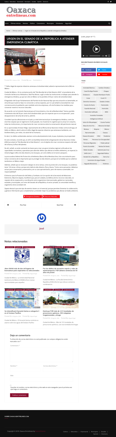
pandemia (107, 136)
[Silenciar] (106, 56)
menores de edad (104, 126)
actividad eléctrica (89, 88)
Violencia (106, 164)
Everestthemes (40, 431)
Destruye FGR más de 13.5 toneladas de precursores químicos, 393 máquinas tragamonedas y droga (58, 313)
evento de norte (89, 105)
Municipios (27, 1)
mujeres (96, 129)
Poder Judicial (105, 143)
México (106, 129)
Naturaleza (13, 1)
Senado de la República (90, 157)
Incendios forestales (96, 115)
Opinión (39, 1)
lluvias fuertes (105, 122)
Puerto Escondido (88, 146)
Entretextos (59, 23)
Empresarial (20, 1)
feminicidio (104, 105)
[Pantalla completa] (109, 56)
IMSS (106, 112)
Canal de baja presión (91, 91)
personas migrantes (90, 143)
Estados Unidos (104, 101)
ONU (98, 136)
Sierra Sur (106, 157)
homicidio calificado (91, 112)
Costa (88, 98)
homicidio (105, 108)
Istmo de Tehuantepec (90, 122)
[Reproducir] (84, 56)
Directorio (45, 1)
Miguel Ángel (33, 273)
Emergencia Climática (32, 196)
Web (11, 376)
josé (30, 80)
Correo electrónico (50, 366)
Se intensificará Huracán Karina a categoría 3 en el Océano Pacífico (22, 312)
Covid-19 (103, 98)
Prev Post (23, 205)
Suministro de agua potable (96, 160)
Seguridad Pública (103, 153)
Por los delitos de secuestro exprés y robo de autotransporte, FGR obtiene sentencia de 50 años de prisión (60, 270)
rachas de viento (104, 146)
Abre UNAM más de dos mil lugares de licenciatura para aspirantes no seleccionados (22, 269)
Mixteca (86, 129)
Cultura (7, 1)
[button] (96, 49)
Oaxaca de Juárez (88, 136)
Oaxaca (105, 133)
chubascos (86, 95)
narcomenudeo (90, 133)
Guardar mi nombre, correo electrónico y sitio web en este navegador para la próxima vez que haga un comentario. (41, 388)
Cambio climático (104, 88)
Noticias (25, 23)
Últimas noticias (16, 23)
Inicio (7, 23)
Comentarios (41, 23)
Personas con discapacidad (100, 139)
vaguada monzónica (90, 164)
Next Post (60, 205)
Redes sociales (88, 150)
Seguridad (68, 23)
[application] (96, 49)
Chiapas (106, 91)
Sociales (34, 1)
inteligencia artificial (96, 119)
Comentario (15, 346)
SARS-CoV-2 (87, 153)
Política (32, 23)
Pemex (85, 139)
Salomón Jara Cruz (103, 150)
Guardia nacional (89, 108)
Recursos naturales (51, 196)
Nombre (13, 366)
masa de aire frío (88, 126)
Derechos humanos (89, 101)
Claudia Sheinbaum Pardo (102, 95)
